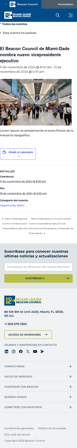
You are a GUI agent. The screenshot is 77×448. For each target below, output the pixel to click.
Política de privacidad (52, 428)
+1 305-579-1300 (15, 324)
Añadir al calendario (21, 152)
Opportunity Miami (12, 205)
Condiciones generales (19, 428)
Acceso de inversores (24, 334)
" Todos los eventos (13, 24)
